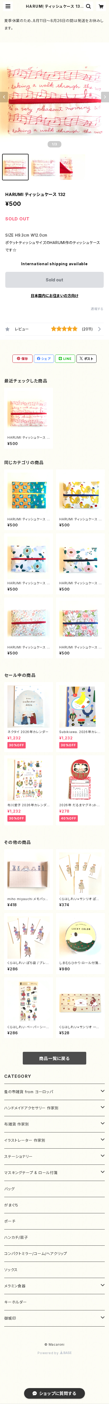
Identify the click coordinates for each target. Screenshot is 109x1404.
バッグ (9, 1189)
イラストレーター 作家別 (25, 1140)
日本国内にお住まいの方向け (54, 295)
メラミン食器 (15, 1286)
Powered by (49, 1353)
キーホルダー (15, 1302)
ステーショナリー (18, 1156)
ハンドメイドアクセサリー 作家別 (31, 1108)
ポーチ (9, 1221)
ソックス (11, 1269)
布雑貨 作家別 (16, 1124)
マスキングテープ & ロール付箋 (31, 1172)
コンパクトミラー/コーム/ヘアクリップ (35, 1253)
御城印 (10, 1318)
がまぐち (11, 1205)
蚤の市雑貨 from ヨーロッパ (28, 1091)
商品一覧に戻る (54, 1058)
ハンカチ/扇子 (16, 1237)
